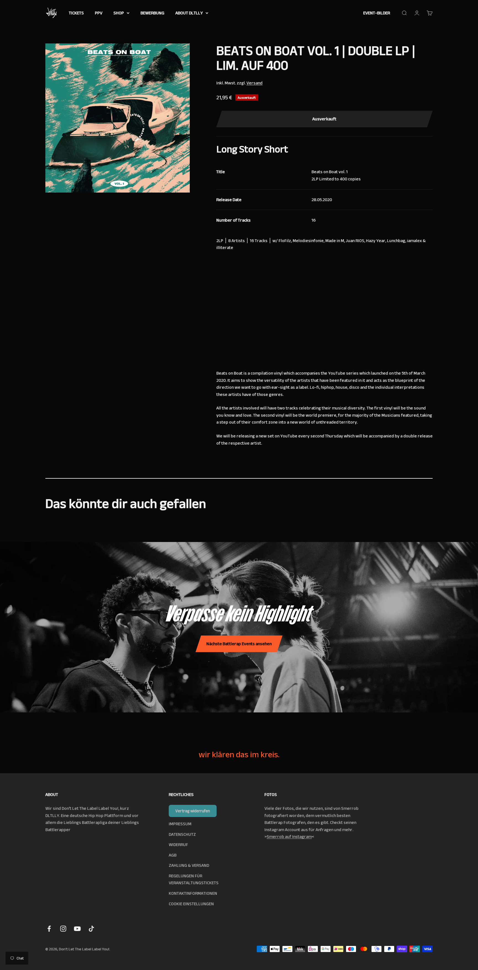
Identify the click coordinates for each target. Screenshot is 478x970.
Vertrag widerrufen (192, 810)
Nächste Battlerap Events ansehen (239, 643)
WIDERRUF (178, 844)
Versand (254, 83)
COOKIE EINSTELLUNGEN (191, 903)
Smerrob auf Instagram (289, 836)
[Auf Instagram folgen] (63, 928)
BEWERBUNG (152, 13)
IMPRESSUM (180, 823)
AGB (172, 855)
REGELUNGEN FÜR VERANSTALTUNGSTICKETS (194, 879)
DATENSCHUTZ (182, 834)
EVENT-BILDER (376, 13)
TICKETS (76, 13)
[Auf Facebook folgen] (49, 928)
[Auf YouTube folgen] (77, 928)
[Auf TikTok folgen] (91, 928)
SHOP (118, 13)
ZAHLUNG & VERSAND (189, 865)
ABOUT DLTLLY (189, 13)
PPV (98, 13)
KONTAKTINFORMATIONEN (193, 893)
